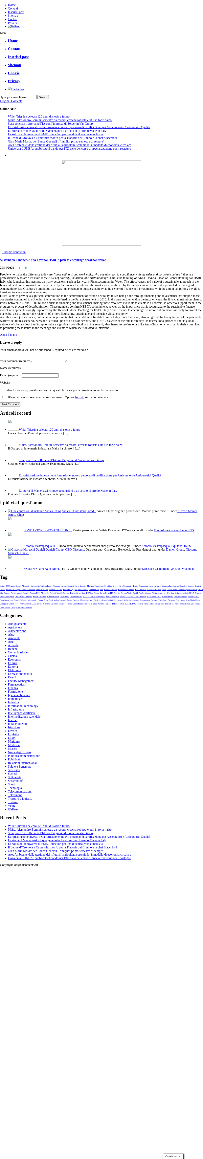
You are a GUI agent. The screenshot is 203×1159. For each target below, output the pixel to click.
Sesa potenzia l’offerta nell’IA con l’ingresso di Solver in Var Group (50, 123)
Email (10, 375)
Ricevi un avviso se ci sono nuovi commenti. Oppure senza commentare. (58, 397)
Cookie (12, 19)
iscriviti (79, 397)
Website (5, 382)
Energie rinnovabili (14, 252)
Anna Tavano (8, 334)
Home (12, 5)
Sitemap (13, 15)
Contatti (13, 8)
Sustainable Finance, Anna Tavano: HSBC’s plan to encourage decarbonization (53, 260)
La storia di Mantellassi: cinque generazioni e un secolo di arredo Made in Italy (57, 130)
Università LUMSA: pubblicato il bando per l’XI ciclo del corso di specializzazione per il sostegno (69, 148)
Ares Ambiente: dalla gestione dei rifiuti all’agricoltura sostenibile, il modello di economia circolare (69, 145)
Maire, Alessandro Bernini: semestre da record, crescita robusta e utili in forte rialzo (60, 120)
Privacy (12, 22)
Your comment (16, 361)
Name (10, 368)
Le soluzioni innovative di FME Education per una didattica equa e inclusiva (55, 134)
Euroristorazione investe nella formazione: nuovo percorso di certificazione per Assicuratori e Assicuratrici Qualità (79, 127)
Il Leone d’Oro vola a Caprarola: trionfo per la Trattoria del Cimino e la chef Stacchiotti (62, 138)
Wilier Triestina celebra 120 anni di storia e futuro (39, 116)
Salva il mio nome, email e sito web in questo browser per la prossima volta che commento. (62, 390)
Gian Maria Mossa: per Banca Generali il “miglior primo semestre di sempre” (56, 141)
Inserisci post (16, 12)
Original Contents (11, 101)
